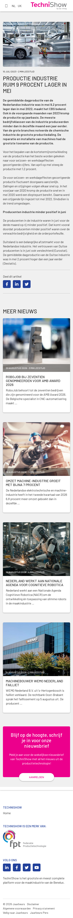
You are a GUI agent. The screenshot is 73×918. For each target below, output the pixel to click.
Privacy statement (44, 908)
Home (7, 813)
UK (20, 6)
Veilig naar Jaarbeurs (15, 912)
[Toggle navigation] (6, 6)
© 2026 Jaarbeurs (14, 904)
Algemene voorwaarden (17, 908)
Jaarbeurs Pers (39, 912)
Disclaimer (33, 904)
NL (14, 6)
